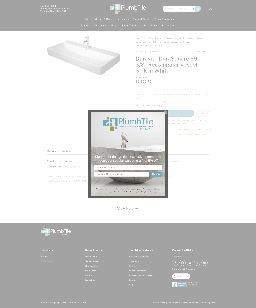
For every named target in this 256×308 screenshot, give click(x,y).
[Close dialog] (165, 112)
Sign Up (156, 174)
